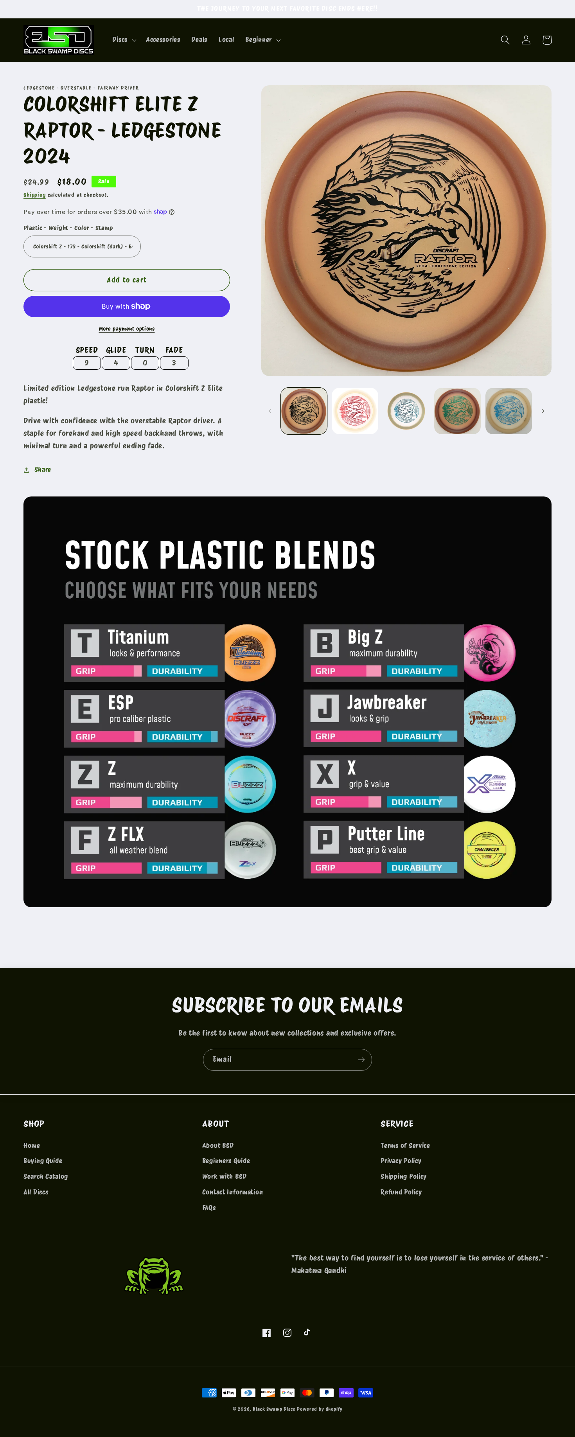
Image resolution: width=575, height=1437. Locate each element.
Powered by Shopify (319, 1409)
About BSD (218, 1145)
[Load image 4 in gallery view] (457, 411)
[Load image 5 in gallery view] (508, 411)
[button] (123, 40)
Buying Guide (43, 1161)
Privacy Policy (401, 1161)
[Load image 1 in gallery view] (304, 411)
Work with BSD (224, 1176)
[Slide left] (270, 410)
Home (31, 1145)
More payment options (127, 328)
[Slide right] (543, 410)
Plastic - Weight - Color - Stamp (68, 228)
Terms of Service (405, 1145)
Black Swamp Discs (274, 1409)
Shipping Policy (404, 1176)
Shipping (34, 194)
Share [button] (42, 469)
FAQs (209, 1208)
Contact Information (232, 1192)
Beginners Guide (226, 1161)
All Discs (35, 1192)
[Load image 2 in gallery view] (355, 411)
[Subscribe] (361, 1060)
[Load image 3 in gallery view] (406, 411)
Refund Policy (401, 1192)
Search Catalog (45, 1176)
